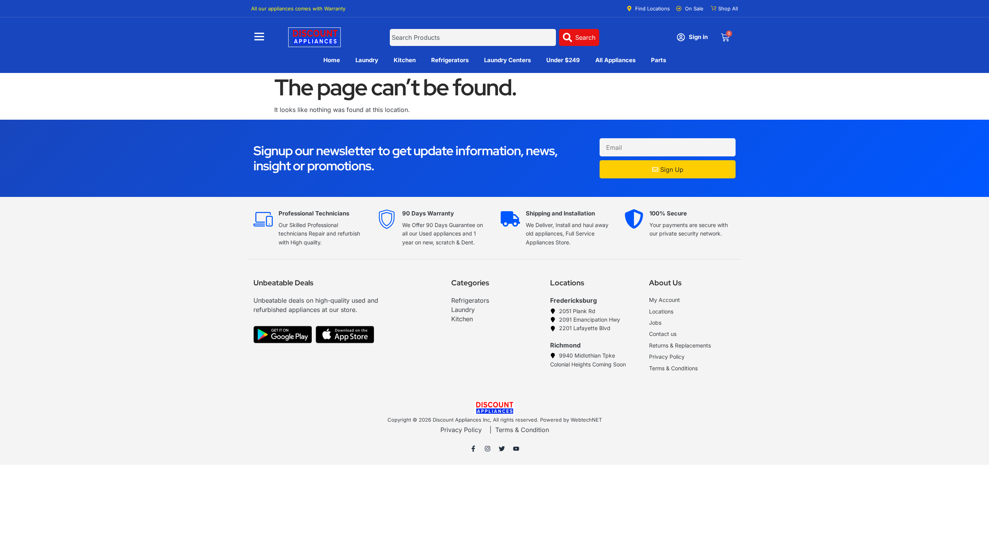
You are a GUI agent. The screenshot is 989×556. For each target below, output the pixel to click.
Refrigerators (450, 60)
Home (331, 60)
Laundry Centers (507, 60)
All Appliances (615, 60)
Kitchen (405, 60)
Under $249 (563, 60)
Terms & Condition (522, 430)
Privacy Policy (461, 430)
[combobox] (473, 37)
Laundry (366, 60)
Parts (658, 60)
